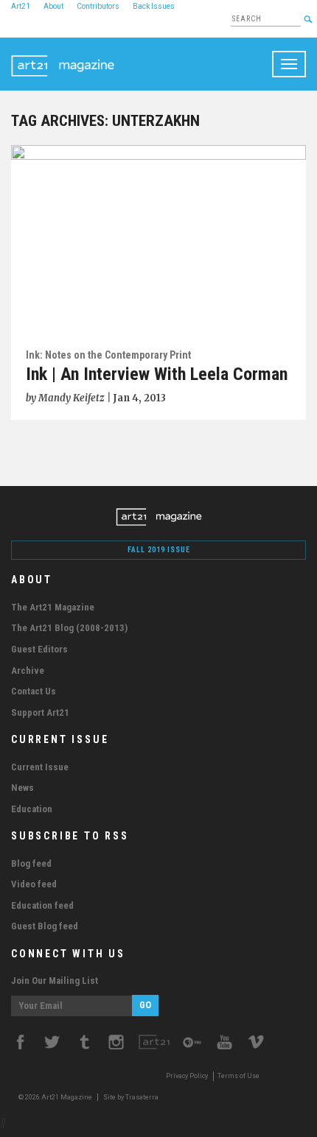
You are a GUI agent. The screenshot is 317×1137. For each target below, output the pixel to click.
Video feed (34, 884)
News (22, 787)
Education (31, 808)
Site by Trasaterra (130, 1097)
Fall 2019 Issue (159, 550)
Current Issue (40, 766)
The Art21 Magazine (52, 607)
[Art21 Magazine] (62, 56)
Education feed (42, 905)
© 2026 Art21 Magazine (56, 1097)
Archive (27, 670)
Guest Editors (39, 649)
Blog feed (31, 863)
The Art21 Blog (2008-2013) (69, 627)
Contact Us (33, 691)
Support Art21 (40, 712)
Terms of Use (238, 1076)
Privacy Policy (187, 1076)
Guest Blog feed (44, 926)
